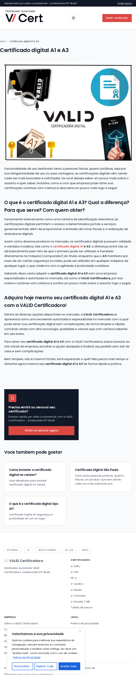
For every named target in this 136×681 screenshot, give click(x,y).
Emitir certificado (117, 18)
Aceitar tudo (68, 666)
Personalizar (22, 666)
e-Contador (78, 596)
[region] (46, 651)
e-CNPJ (75, 566)
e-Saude (76, 590)
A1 (81, 246)
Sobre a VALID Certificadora (21, 623)
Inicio (3, 41)
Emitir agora (125, 3)
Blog (6, 635)
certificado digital (66, 246)
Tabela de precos (81, 607)
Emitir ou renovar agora (41, 430)
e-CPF (74, 572)
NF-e (74, 578)
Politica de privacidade (85, 623)
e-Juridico (77, 584)
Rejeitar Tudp (44, 666)
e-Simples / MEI (80, 601)
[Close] (81, 631)
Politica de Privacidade (27, 657)
